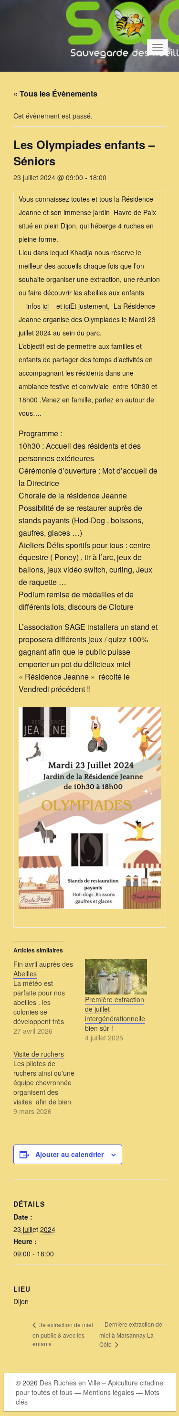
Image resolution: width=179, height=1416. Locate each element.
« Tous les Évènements (55, 93)
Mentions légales (108, 1392)
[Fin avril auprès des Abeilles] (49, 997)
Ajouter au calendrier (69, 1154)
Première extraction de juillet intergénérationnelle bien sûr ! (115, 1013)
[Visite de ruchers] (49, 1082)
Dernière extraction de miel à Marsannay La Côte (130, 1334)
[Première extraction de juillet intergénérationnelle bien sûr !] (116, 976)
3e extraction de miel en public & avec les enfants (62, 1334)
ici (45, 306)
